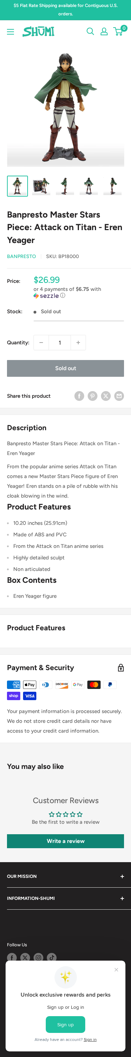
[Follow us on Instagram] (38, 958)
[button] (79, 292)
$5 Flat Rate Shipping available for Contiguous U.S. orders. (66, 9)
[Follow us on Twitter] (25, 958)
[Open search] (90, 31)
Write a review (66, 841)
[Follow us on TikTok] (52, 958)
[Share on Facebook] (79, 396)
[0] (118, 31)
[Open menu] (10, 32)
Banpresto (21, 256)
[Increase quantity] (78, 342)
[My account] (104, 31)
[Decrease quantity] (41, 342)
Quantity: (18, 342)
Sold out (65, 368)
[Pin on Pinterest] (92, 396)
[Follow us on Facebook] (12, 958)
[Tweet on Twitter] (106, 396)
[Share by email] (119, 396)
